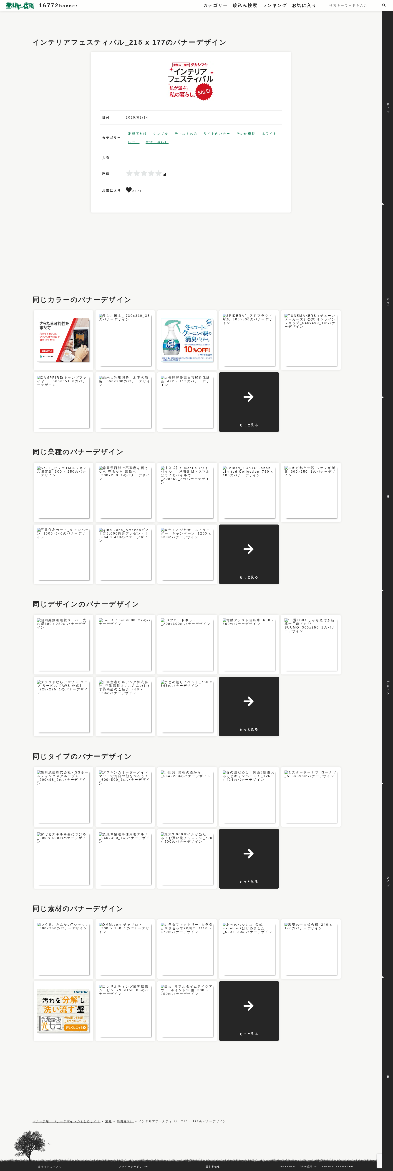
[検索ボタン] (384, 5)
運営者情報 (213, 1166)
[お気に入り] (129, 191)
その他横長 (246, 133)
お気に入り (304, 5)
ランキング (274, 5)
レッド (133, 142)
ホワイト (269, 133)
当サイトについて (49, 1166)
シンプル (161, 133)
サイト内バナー (217, 133)
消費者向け (137, 133)
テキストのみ (186, 133)
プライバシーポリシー (133, 1166)
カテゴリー (215, 5)
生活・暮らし (157, 142)
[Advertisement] (115, 21)
